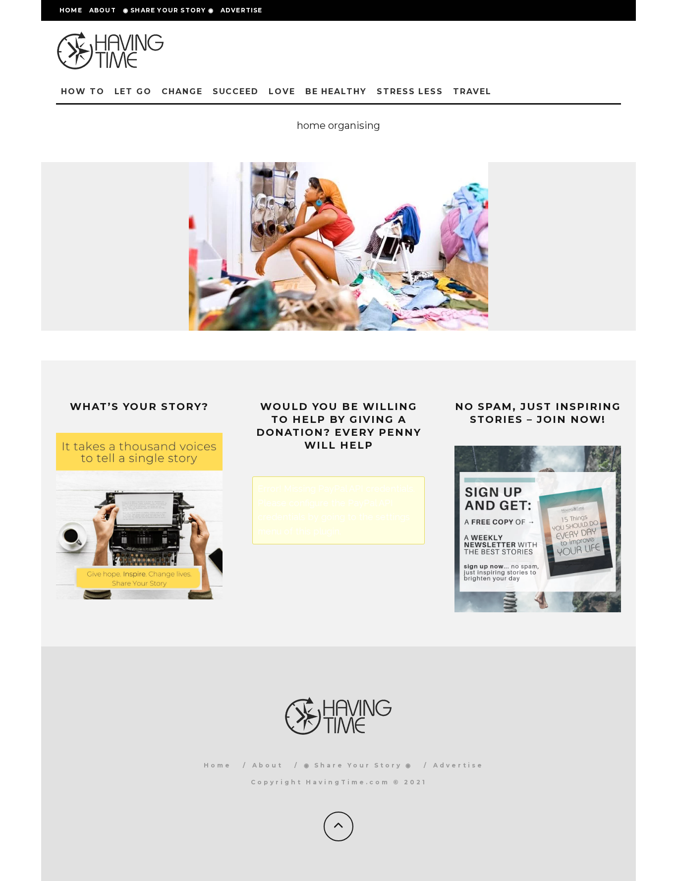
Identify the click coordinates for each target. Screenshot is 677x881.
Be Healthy (336, 91)
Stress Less (410, 91)
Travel (472, 91)
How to (83, 91)
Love (282, 91)
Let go (133, 91)
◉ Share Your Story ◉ (168, 10)
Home (70, 10)
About (102, 10)
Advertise (242, 10)
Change (182, 91)
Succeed (236, 91)
